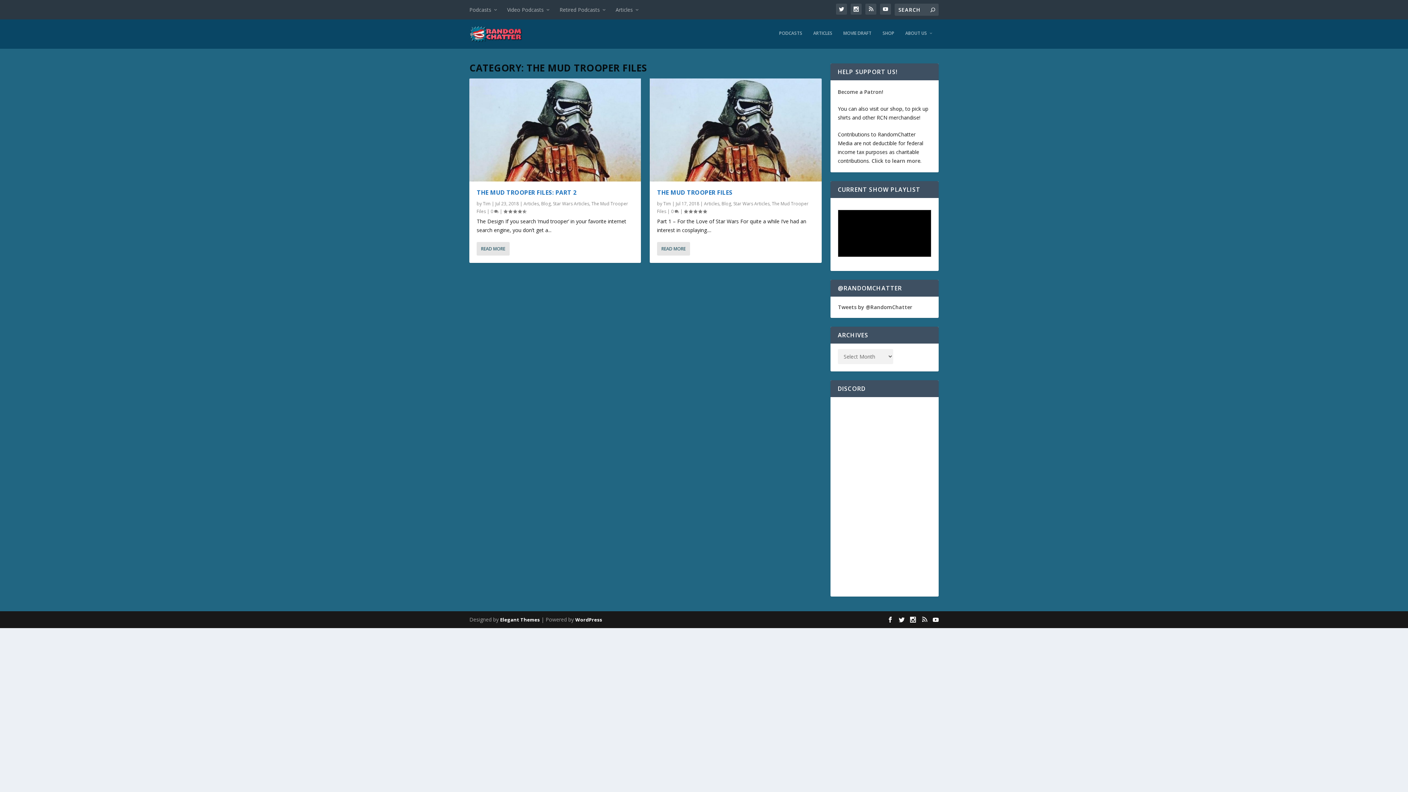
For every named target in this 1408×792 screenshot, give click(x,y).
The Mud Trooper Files (695, 192)
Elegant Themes (520, 619)
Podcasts (480, 9)
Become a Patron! (860, 91)
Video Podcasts (525, 9)
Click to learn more (896, 160)
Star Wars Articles (571, 204)
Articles (624, 9)
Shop (888, 33)
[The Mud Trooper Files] (735, 130)
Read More (493, 249)
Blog (546, 204)
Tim (487, 204)
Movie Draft (857, 33)
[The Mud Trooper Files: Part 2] (555, 130)
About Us (916, 33)
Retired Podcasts (580, 9)
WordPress (588, 619)
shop (896, 108)
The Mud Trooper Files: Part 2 (527, 192)
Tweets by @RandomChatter (875, 307)
